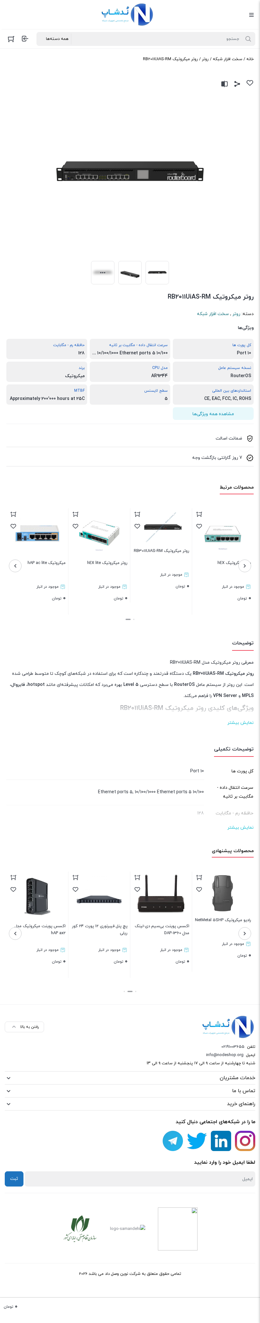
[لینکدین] (221, 1141)
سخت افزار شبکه (227, 59)
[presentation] (244, 566)
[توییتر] (197, 1141)
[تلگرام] (173, 1141)
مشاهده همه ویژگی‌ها (213, 414)
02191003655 (232, 1047)
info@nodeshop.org (225, 1055)
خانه (250, 59)
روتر (205, 59)
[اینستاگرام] (245, 1141)
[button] (133, 619)
